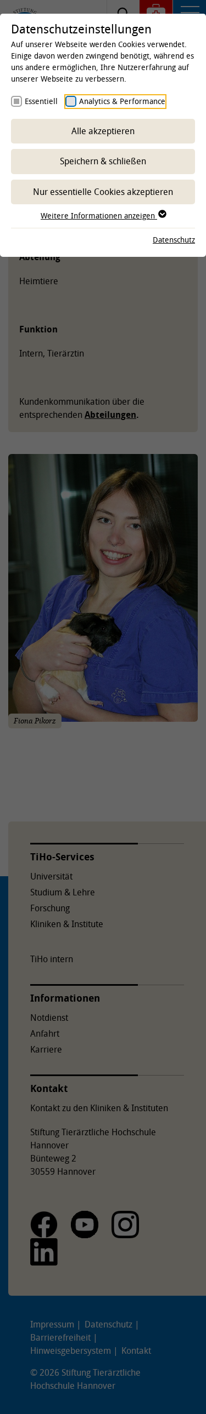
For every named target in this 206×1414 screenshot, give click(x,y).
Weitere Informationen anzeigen (99, 215)
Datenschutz (174, 239)
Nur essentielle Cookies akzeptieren (103, 192)
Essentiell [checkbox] (41, 101)
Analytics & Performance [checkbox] (122, 101)
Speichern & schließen (103, 161)
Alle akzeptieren (103, 131)
